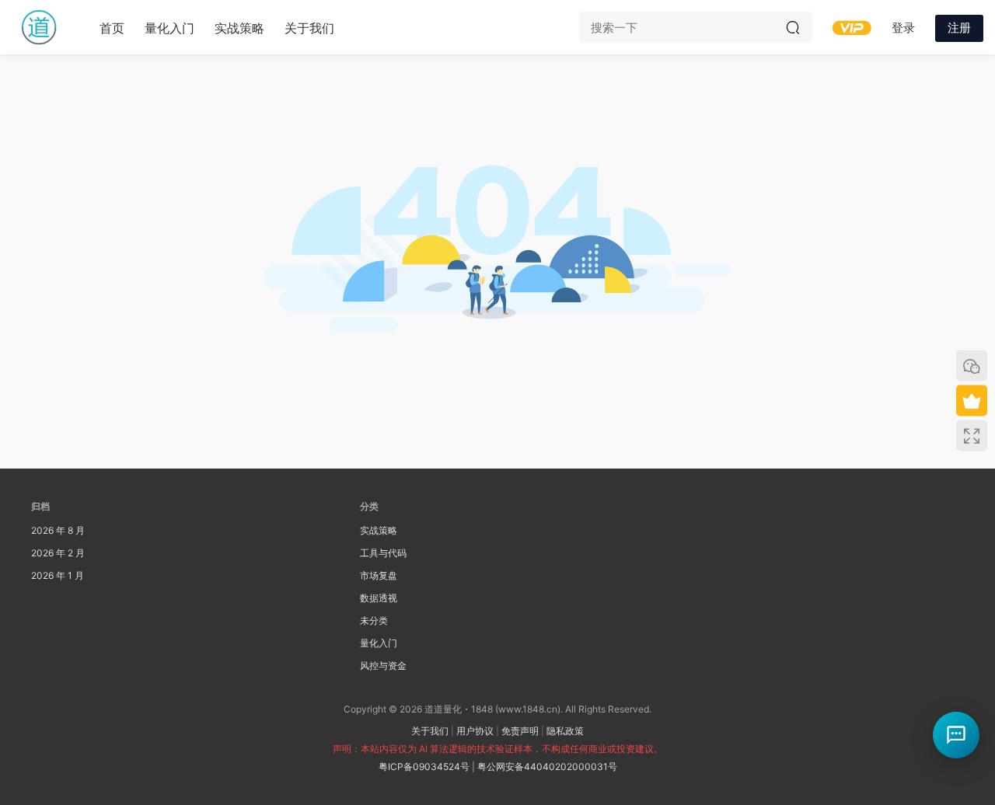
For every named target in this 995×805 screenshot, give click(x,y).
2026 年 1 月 (57, 575)
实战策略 (239, 28)
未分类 (374, 620)
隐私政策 (565, 731)
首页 (112, 28)
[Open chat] (956, 735)
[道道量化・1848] (39, 27)
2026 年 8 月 (58, 530)
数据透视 (378, 598)
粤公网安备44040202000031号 (547, 766)
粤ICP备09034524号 (424, 766)
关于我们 (309, 28)
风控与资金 (383, 665)
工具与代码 (383, 553)
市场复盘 (378, 575)
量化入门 (169, 28)
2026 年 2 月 (58, 553)
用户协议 (475, 731)
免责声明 (520, 731)
